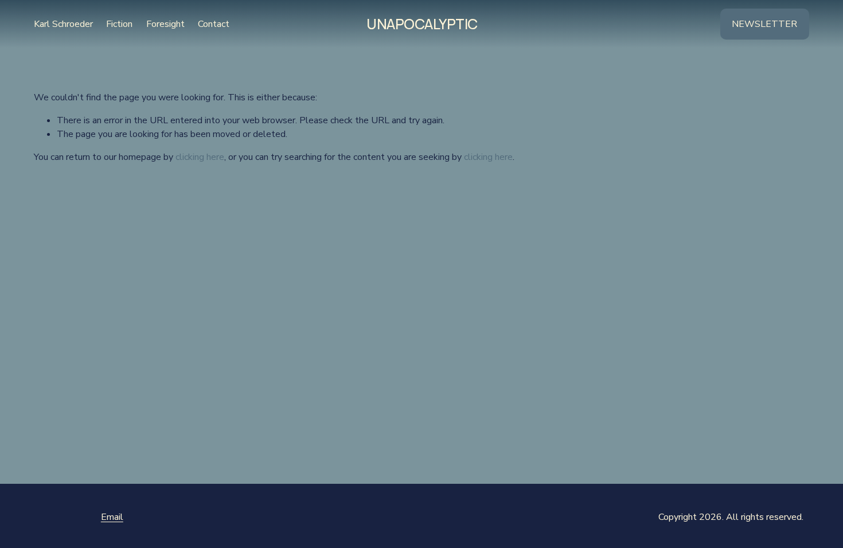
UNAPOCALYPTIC (422, 23)
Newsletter (764, 24)
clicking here (199, 157)
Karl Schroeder (63, 24)
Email (112, 517)
